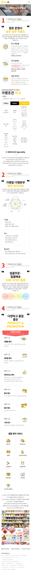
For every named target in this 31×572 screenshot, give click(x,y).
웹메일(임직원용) (5, 549)
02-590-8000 (9, 563)
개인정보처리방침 (26, 549)
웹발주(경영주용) (15, 549)
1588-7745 (10, 559)
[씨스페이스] (5, 1)
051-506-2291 (16, 561)
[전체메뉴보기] (29, 2)
